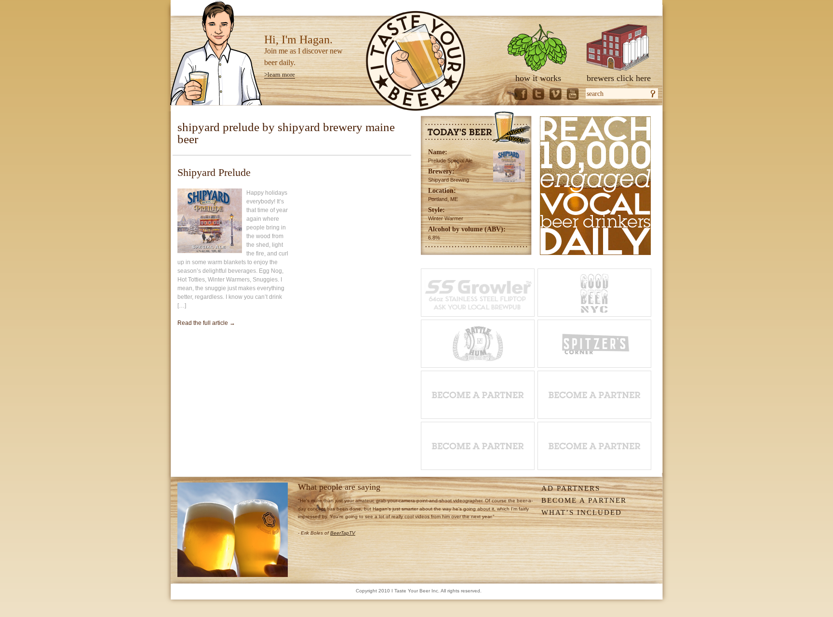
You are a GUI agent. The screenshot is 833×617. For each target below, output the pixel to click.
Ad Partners (570, 488)
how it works (538, 78)
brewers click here (619, 78)
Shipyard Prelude (214, 172)
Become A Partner (584, 500)
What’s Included (581, 512)
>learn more (279, 74)
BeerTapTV (342, 533)
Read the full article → (206, 323)
